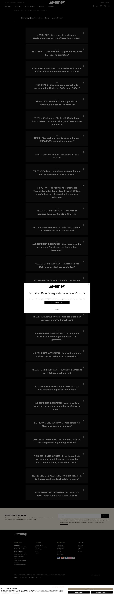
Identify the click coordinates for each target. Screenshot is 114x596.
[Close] (88, 284)
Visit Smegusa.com (57, 302)
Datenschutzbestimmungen (58, 587)
